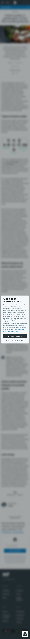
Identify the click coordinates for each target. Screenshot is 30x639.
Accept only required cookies (15, 340)
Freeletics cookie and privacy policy (13, 330)
